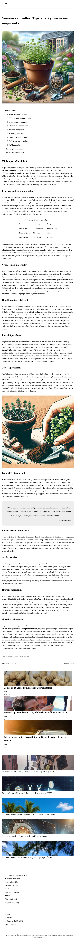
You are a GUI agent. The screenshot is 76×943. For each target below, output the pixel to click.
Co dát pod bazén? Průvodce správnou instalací (28, 687)
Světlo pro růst (14, 145)
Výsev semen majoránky (18, 122)
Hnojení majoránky (16, 149)
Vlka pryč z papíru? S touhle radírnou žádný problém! (25, 836)
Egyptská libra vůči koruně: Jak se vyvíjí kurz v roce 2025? (27, 793)
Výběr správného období (18, 114)
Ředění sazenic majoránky (19, 141)
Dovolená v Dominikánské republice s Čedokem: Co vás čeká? (28, 814)
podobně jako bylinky (26, 179)
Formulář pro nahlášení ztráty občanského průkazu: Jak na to (35, 712)
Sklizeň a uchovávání (17, 153)
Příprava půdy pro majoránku (20, 118)
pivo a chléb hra (59, 250)
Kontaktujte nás (24, 656)
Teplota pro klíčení (16, 133)
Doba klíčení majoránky (18, 137)
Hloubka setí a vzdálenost (18, 126)
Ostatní (72, 663)
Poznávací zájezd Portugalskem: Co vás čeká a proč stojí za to (28, 771)
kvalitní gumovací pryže (21, 347)
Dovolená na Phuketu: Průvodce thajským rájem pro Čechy (27, 857)
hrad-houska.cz (8, 4)
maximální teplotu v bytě (41, 380)
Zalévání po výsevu (16, 130)
